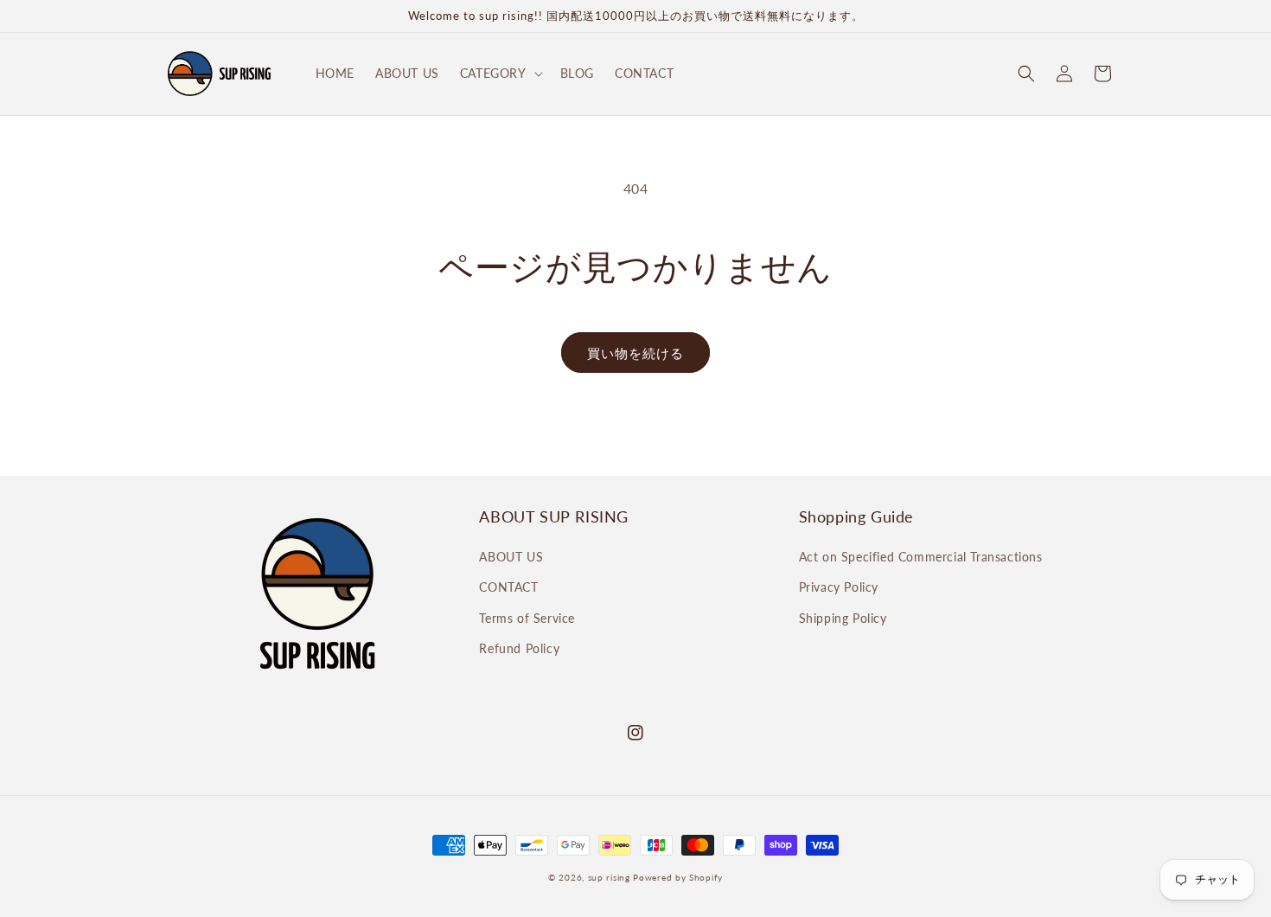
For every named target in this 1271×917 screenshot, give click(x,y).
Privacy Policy (838, 587)
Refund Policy (519, 648)
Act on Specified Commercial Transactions (921, 556)
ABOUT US (511, 556)
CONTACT (508, 587)
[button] (500, 73)
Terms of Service (527, 618)
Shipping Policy (843, 618)
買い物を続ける (635, 353)
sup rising (609, 877)
